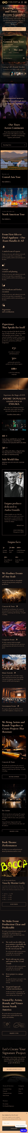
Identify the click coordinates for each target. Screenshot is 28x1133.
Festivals (5, 1091)
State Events (6, 1095)
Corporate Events (7, 1093)
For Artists (5, 1104)
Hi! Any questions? (20, 1125)
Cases (19, 1091)
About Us (20, 1089)
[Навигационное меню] (25, 2)
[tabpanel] (14, 189)
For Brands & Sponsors (8, 1106)
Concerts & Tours (7, 1089)
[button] (19, 2)
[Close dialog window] (27, 1113)
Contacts (20, 1093)
